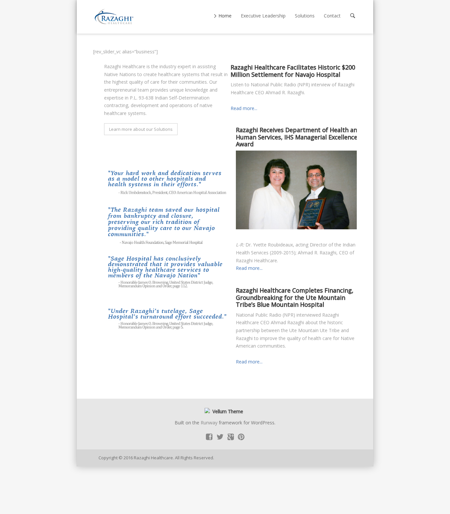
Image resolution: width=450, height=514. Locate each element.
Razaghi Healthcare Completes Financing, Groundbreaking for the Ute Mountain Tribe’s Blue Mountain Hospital (294, 297)
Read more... (244, 108)
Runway (209, 422)
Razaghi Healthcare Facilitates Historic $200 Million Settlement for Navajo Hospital (293, 70)
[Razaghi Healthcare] (114, 17)
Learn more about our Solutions (141, 129)
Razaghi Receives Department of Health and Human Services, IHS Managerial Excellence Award (298, 137)
